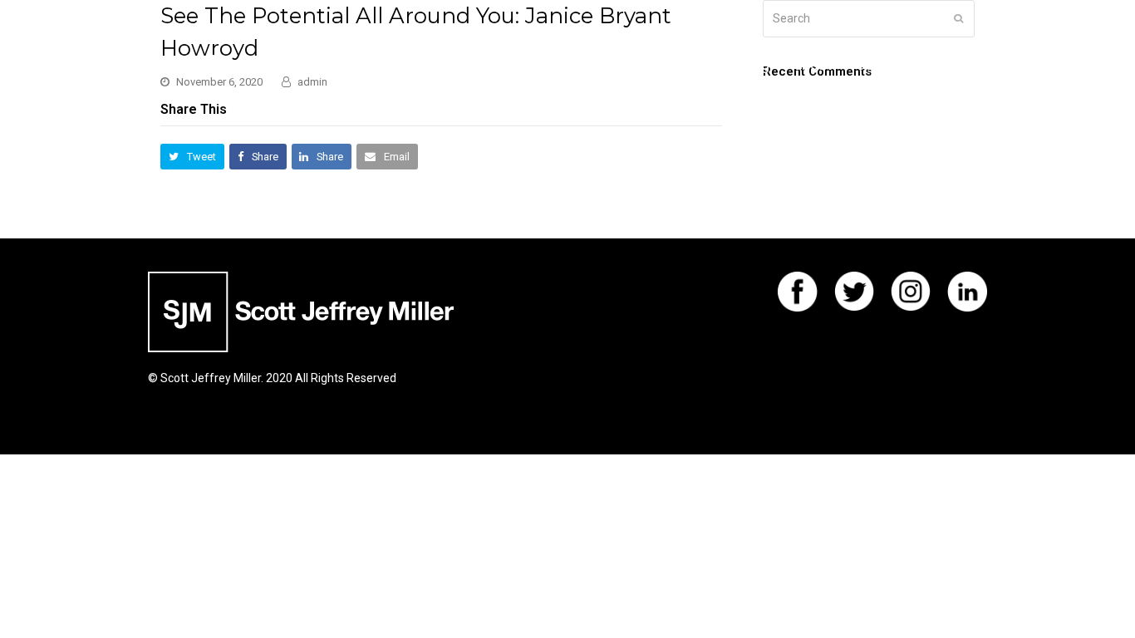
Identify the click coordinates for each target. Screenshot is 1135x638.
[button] (192, 156)
